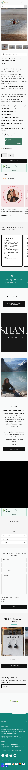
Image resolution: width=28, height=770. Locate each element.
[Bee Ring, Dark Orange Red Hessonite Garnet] (4, 47)
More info (14, 170)
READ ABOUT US (6, 215)
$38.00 (12, 659)
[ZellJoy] (4, 2)
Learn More (14, 449)
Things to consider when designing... (11, 750)
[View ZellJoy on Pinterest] (6, 755)
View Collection (14, 665)
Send (14, 607)
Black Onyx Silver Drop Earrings (12, 658)
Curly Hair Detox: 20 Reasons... (9, 744)
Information (3, 721)
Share (5, 174)
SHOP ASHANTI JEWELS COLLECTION (14, 304)
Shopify (9, 760)
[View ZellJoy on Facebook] (2, 755)
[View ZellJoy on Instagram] (10, 755)
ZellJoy (6, 760)
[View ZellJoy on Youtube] (14, 755)
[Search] (25, 6)
